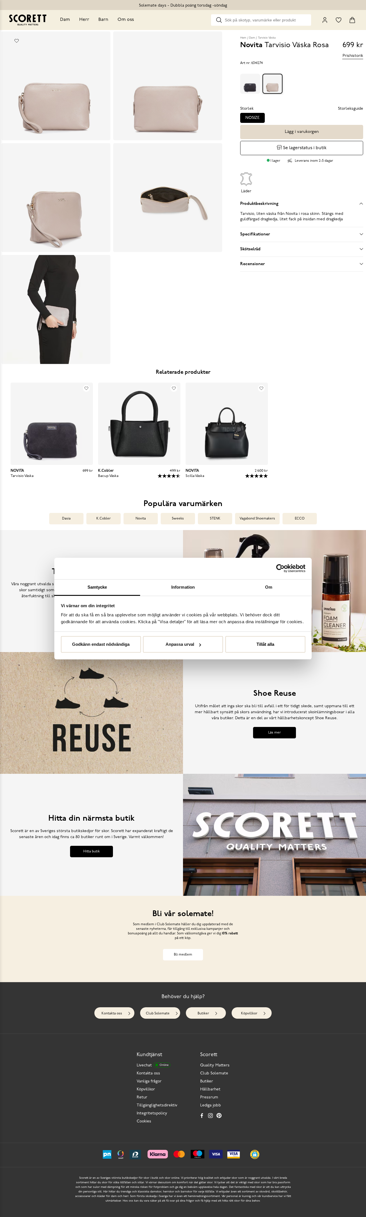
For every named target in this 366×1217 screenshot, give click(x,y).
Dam (65, 19)
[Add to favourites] (16, 41)
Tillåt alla (265, 644)
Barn (103, 19)
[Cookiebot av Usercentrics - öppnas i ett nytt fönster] (280, 568)
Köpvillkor (249, 1150)
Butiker (203, 1150)
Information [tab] (183, 587)
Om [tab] (268, 587)
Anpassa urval (180, 644)
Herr (84, 19)
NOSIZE (252, 118)
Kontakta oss (112, 1150)
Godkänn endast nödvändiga (101, 644)
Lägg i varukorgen (302, 132)
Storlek (247, 109)
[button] (50, 560)
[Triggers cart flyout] (352, 20)
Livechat (152, 1202)
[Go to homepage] (27, 20)
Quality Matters (215, 1202)
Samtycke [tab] (97, 587)
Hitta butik (91, 988)
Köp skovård (91, 748)
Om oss (126, 19)
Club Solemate (158, 1150)
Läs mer (274, 870)
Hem (243, 37)
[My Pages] (324, 20)
